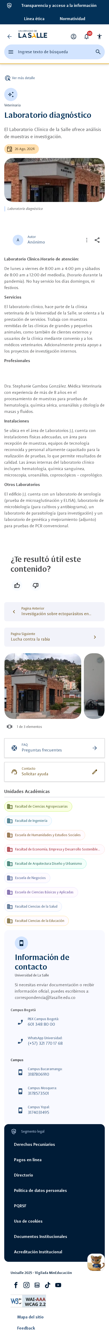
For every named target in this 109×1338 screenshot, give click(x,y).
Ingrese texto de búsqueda (43, 51)
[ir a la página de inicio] (33, 36)
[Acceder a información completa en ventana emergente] (42, 686)
